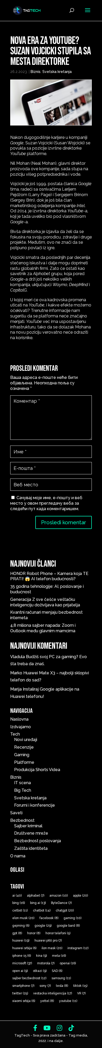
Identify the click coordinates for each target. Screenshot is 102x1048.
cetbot (20, 910)
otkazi (40, 971)
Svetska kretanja (57, 72)
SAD (57, 971)
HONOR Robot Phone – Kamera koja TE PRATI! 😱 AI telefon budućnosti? (49, 576)
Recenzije (24, 747)
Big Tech (22, 790)
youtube (68, 1001)
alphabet (35, 895)
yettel (47, 1001)
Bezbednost (22, 820)
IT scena (22, 782)
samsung (61, 978)
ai (17, 895)
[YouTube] (46, 1028)
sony (45, 986)
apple (80, 895)
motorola (45, 963)
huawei (20, 940)
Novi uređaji (25, 739)
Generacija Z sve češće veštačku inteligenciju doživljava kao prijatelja (46, 602)
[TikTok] (71, 1028)
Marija (16, 689)
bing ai (38, 903)
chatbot (41, 910)
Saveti (16, 812)
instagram (77, 948)
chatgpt (65, 910)
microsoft (22, 963)
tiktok (80, 986)
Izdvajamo (20, 726)
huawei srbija (24, 948)
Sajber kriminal (28, 825)
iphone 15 (21, 956)
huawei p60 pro (48, 940)
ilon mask (52, 948)
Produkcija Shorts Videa (37, 769)
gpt (17, 933)
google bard (68, 925)
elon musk (23, 918)
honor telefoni (58, 933)
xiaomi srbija (23, 1001)
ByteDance (61, 903)
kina (41, 956)
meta (59, 956)
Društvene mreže (31, 833)
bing (18, 903)
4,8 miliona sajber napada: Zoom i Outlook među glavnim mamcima (43, 628)
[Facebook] (35, 1028)
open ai (20, 971)
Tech (15, 734)
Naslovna (19, 719)
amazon (58, 895)
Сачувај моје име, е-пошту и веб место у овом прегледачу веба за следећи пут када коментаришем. (46, 503)
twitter (20, 993)
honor (33, 933)
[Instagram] (59, 1028)
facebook (48, 918)
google (43, 925)
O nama (17, 855)
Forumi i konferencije (34, 805)
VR (81, 993)
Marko (16, 672)
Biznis (36, 72)
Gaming (21, 754)
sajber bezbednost (29, 978)
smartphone (23, 986)
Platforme (24, 762)
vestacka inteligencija (52, 993)
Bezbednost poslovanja (37, 840)
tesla (62, 986)
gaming (72, 918)
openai (68, 963)
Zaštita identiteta (31, 848)
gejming (20, 925)
